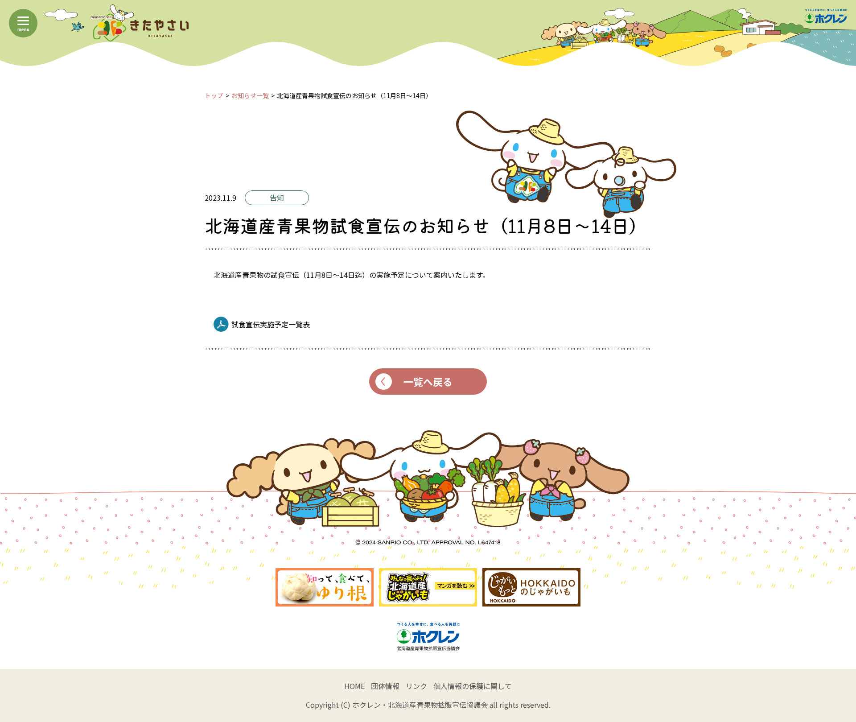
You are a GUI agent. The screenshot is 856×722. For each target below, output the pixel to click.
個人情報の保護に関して (472, 686)
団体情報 (385, 686)
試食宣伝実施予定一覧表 (270, 324)
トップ (214, 95)
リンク (416, 686)
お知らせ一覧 (250, 95)
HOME (354, 686)
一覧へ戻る (428, 381)
